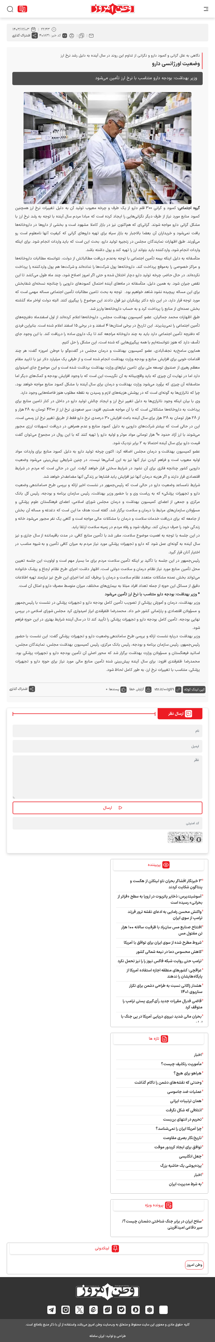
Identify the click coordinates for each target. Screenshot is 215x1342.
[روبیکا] (149, 1309)
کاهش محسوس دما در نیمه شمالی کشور (169, 952)
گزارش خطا (136, 689)
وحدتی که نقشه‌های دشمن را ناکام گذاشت (168, 1083)
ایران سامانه (96, 1336)
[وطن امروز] (112, 9)
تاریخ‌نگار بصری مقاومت (182, 1138)
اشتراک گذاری (21, 35)
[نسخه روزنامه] (22, 9)
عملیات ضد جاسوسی (184, 1092)
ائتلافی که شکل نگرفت (184, 1110)
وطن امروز (194, 1265)
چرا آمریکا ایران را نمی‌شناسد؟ (179, 1129)
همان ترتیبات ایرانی (186, 1101)
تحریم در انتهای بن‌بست (182, 1120)
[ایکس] (79, 1309)
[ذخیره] (81, 35)
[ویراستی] (107, 1310)
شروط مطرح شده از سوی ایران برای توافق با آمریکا (163, 943)
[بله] (122, 1310)
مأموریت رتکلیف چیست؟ (181, 1064)
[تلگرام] (51, 1309)
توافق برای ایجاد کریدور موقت (177, 1147)
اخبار (198, 1055)
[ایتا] (94, 1310)
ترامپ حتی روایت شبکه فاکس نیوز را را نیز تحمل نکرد (160, 961)
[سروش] (136, 1309)
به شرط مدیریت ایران (185, 1184)
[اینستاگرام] (65, 1309)
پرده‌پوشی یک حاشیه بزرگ (181, 1166)
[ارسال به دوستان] (91, 35)
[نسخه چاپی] (71, 35)
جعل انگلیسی (190, 1157)
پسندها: (113, 689)
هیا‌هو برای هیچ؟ (188, 1073)
